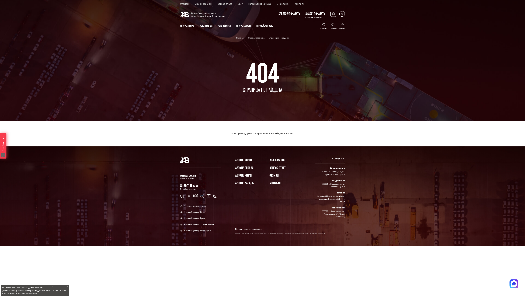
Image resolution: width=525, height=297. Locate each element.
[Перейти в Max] (333, 14)
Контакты (300, 4)
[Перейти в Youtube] (209, 196)
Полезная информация (259, 4)
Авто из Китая (243, 175)
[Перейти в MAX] (189, 196)
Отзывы (184, 4)
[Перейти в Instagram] (215, 196)
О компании (283, 4)
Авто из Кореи (243, 160)
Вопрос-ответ (225, 4)
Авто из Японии (244, 168)
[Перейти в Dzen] (195, 196)
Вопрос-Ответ (277, 168)
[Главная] (184, 160)
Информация (277, 160)
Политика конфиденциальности (248, 229)
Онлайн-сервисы (203, 4)
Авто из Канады (244, 183)
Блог (240, 4)
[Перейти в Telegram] (342, 14)
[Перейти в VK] (182, 196)
